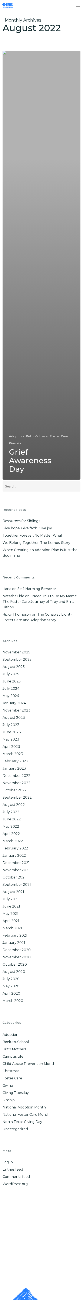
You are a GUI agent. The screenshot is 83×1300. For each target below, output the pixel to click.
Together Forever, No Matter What (32, 535)
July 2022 (11, 812)
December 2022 (16, 776)
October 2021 (14, 877)
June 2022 (12, 819)
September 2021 (17, 885)
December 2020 (17, 950)
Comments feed (16, 1177)
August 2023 (14, 718)
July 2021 (11, 899)
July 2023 (11, 725)
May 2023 (11, 739)
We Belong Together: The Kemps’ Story (36, 543)
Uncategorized (15, 1129)
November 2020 (17, 957)
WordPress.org (15, 1184)
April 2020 (11, 993)
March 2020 (13, 1001)
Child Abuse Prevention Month (29, 1064)
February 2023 (15, 761)
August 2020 (14, 972)
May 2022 (11, 826)
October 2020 (15, 964)
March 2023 (13, 754)
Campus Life (13, 1056)
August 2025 (14, 667)
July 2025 (11, 674)
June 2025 (12, 681)
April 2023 (11, 747)
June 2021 (11, 906)
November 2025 (16, 652)
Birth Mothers (37, 436)
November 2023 (16, 710)
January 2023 (14, 768)
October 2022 (15, 790)
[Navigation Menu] (78, 5)
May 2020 (11, 986)
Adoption (16, 436)
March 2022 (13, 841)
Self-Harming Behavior (36, 589)
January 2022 (14, 855)
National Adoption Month (24, 1107)
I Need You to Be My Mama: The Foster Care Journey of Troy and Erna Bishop (40, 601)
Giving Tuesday (16, 1093)
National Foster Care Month (26, 1115)
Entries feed (13, 1169)
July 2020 (11, 979)
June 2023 (12, 732)
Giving (8, 1085)
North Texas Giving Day (22, 1122)
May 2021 (10, 914)
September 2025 (17, 659)
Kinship (15, 443)
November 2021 (16, 870)
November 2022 (16, 783)
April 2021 (11, 921)
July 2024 (11, 689)
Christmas (11, 1071)
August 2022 (14, 805)
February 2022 (15, 848)
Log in (8, 1162)
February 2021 (15, 935)
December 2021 (16, 863)
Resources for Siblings (21, 521)
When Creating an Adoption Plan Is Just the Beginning (40, 553)
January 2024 (14, 703)
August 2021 (13, 892)
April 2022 (11, 834)
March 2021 (12, 928)
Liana (7, 589)
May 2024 (11, 696)
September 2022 (17, 797)
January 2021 (14, 943)
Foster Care (59, 436)
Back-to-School (16, 1042)
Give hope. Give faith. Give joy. (27, 528)
